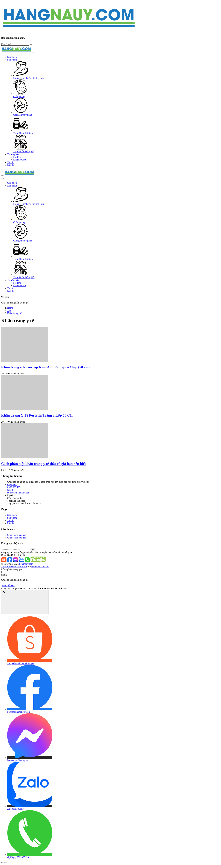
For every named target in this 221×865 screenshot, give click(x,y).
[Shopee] (3, 561)
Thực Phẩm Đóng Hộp (24, 151)
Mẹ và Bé (28, 78)
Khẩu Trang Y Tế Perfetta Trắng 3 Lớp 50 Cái (37, 415)
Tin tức (10, 162)
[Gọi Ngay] (27, 561)
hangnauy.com (26, 564)
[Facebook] (9, 561)
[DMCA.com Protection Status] (38, 561)
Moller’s (17, 157)
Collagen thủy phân (22, 115)
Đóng (4, 574)
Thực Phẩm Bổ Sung (23, 133)
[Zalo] (21, 561)
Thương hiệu (13, 154)
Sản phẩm (12, 59)
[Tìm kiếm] (2, 178)
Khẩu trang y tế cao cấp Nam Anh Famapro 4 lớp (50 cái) (45, 367)
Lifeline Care (19, 159)
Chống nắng (19, 96)
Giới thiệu (12, 57)
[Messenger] (15, 561)
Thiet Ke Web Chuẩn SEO (14, 566)
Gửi (32, 549)
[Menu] (2, 175)
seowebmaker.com (40, 566)
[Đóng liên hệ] (25, 602)
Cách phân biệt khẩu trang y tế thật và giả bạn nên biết (43, 464)
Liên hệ (10, 165)
